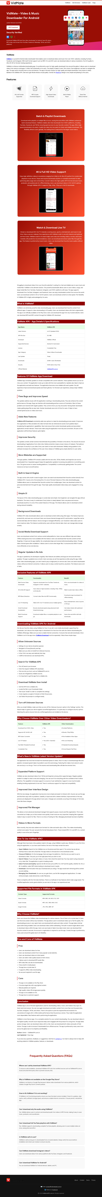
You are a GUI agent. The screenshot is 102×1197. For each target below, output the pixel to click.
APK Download (13, 27)
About (76, 1180)
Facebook (55, 1190)
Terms (88, 1180)
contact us (58, 1039)
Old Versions (76, 3)
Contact (82, 1180)
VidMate (67, 3)
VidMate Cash (86, 3)
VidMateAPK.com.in (52, 369)
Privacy (93, 1180)
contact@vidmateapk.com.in (53, 1186)
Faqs (94, 3)
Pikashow (58, 72)
